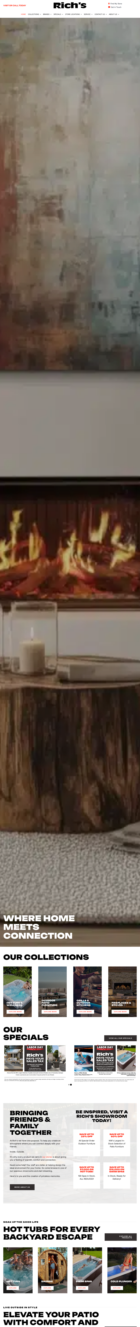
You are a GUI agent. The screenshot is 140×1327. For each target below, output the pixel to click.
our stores (47, 1157)
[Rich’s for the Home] (70, 3)
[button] (69, 1084)
